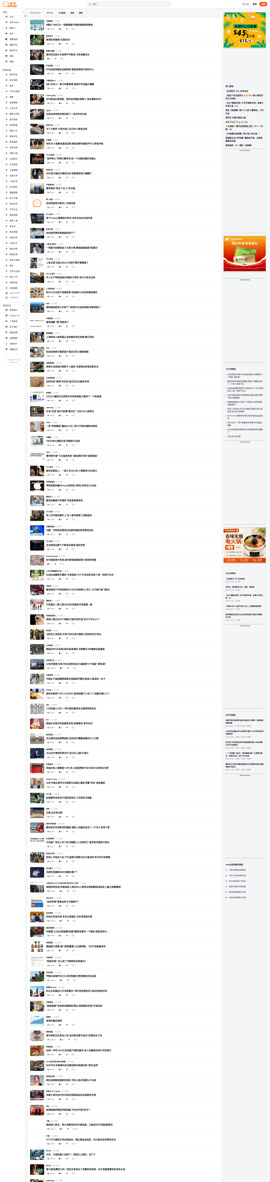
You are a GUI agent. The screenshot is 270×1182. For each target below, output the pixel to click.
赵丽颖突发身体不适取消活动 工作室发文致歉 (69, 797)
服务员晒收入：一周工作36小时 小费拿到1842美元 (71, 470)
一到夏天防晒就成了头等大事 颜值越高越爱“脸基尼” (72, 247)
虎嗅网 (48, 393)
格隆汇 (48, 1017)
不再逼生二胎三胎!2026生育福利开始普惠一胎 (69, 604)
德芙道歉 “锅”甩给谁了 (57, 322)
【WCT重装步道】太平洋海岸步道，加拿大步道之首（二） (244, 104)
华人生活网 (50, 274)
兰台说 (48, 690)
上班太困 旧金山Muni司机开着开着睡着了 (67, 262)
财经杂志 (49, 36)
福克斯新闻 (50, 928)
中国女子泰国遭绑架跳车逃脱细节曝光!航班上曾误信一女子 (75, 678)
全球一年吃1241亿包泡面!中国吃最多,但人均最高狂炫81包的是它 (78, 1050)
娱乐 (12, 265)
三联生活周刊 (51, 244)
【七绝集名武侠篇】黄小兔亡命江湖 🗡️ (243, 133)
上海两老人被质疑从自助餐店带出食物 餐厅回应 (70, 336)
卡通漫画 (13, 170)
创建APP (13, 343)
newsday (50, 407)
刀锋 (48, 1121)
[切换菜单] (25, 16)
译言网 (48, 586)
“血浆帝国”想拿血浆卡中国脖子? (62, 901)
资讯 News (14, 22)
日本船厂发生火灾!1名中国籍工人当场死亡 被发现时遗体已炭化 (77, 842)
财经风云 (49, 170)
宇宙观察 (49, 65)
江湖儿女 (13, 243)
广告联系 (13, 321)
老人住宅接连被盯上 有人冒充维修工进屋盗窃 (69, 515)
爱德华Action (51, 987)
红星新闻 (49, 675)
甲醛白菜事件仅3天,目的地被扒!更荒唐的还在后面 (71, 976)
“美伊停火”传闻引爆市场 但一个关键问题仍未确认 (71, 158)
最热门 (12, 28)
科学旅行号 (50, 660)
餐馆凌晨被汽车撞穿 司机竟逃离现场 (64, 500)
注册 (263, 4)
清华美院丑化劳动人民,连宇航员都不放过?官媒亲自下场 (74, 1035)
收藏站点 (13, 349)
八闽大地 (13, 181)
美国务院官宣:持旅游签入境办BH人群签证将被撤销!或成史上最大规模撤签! (83, 886)
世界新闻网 (50, 482)
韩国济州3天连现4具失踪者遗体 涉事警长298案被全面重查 (75, 649)
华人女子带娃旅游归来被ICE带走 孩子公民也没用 (70, 277)
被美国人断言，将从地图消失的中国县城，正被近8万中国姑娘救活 (79, 1124)
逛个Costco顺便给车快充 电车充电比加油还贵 (69, 217)
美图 (12, 61)
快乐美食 (13, 119)
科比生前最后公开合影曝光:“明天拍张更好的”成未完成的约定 (76, 990)
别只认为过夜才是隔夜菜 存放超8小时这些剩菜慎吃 (71, 292)
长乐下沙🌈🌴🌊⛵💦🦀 (237, 122)
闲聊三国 (13, 153)
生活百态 (13, 164)
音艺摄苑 (13, 142)
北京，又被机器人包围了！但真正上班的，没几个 (71, 1154)
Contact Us (15, 315)
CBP (48, 348)
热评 (12, 33)
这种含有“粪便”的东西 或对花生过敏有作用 (67, 381)
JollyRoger (50, 1180)
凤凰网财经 (50, 526)
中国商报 (49, 318)
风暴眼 (48, 437)
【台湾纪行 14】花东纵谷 (237, 91)
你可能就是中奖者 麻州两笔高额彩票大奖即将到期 (71, 559)
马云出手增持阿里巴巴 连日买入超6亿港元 (67, 753)
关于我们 (13, 326)
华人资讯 (49, 214)
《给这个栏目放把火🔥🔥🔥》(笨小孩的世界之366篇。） (244, 97)
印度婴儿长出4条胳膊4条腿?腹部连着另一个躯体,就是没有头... (77, 931)
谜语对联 (13, 282)
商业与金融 (14, 260)
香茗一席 (13, 220)
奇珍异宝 (13, 74)
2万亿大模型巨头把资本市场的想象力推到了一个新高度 (73, 396)
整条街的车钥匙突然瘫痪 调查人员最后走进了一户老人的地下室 (78, 827)
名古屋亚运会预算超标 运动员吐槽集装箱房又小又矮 (72, 738)
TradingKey (51, 95)
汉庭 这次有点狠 (54, 812)
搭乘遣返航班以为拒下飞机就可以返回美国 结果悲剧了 (73, 307)
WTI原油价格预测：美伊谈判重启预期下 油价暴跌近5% (73, 99)
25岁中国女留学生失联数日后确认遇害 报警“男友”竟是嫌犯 (75, 782)
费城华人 (49, 497)
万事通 (48, 140)
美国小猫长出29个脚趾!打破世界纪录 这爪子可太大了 (72, 619)
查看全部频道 (15, 293)
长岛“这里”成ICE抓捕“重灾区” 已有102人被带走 (70, 411)
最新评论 (13, 44)
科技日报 (49, 229)
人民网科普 (50, 288)
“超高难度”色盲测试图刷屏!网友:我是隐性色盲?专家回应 (74, 1005)
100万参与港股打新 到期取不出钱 (63, 440)
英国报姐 (49, 942)
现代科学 (13, 203)
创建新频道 (14, 297)
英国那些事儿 (51, 615)
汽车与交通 (14, 271)
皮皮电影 (49, 913)
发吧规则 (13, 338)
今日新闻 (62, 13)
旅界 (48, 809)
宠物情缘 (13, 102)
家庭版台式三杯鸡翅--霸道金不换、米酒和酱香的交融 (244, 139)
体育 (12, 85)
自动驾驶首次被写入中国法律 (60, 203)
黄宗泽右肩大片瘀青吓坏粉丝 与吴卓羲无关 (67, 54)
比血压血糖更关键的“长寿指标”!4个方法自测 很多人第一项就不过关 (80, 574)
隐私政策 (13, 332)
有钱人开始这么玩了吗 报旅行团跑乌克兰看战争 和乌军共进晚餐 (78, 857)
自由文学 (13, 175)
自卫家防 (13, 186)
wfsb (48, 422)
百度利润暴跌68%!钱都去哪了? (61, 872)
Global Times (51, 779)
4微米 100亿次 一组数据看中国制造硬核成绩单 (69, 24)
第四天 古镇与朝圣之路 (236, 117)
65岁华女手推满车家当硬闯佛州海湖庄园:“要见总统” (72, 1065)
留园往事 (13, 254)
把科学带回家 (51, 824)
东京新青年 (50, 838)
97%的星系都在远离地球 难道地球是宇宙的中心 (70, 69)
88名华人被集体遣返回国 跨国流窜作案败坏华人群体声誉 (74, 143)
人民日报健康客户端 (53, 571)
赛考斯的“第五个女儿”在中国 (60, 188)
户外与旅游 (14, 91)
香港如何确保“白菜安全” (58, 39)
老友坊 (12, 226)
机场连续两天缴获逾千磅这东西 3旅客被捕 (67, 351)
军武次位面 (50, 853)
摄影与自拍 (14, 113)
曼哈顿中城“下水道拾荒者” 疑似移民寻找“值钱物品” (72, 455)
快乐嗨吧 (13, 80)
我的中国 (13, 248)
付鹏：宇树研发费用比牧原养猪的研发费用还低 (69, 530)
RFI (47, 720)
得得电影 (49, 1032)
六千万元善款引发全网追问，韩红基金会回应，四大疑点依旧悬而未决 (81, 1139)
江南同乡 (13, 158)
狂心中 (48, 1151)
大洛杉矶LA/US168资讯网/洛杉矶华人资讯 (62, 883)
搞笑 (12, 97)
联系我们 (13, 310)
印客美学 (49, 957)
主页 (12, 16)
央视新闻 (49, 21)
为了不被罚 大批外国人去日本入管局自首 (66, 128)
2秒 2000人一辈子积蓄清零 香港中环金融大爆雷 (70, 84)
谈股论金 (13, 237)
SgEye (48, 110)
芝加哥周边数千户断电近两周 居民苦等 (65, 545)
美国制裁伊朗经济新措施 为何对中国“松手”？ (68, 1109)
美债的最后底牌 (54, 1020)
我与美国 (13, 231)
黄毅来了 (49, 601)
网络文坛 (13, 136)
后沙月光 (49, 898)
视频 (12, 56)
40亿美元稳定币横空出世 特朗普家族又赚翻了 (69, 173)
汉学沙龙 (13, 209)
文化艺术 (13, 108)
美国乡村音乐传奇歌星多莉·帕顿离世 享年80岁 (69, 723)
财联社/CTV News (53, 1091)
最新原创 (14, 39)
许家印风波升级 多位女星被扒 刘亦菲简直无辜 (69, 916)
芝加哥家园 (50, 378)
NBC (48, 303)
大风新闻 (49, 645)
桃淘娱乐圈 (50, 1076)
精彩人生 (13, 130)
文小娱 (48, 794)
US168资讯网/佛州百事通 (56, 1061)
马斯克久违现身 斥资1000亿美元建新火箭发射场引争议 (73, 634)
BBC (48, 705)
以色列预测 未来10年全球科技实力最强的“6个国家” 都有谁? (76, 663)
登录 (255, 4)
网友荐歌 (13, 215)
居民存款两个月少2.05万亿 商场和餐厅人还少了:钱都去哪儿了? (77, 693)
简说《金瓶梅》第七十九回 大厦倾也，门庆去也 (245, 112)
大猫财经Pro (51, 80)
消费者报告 (50, 363)
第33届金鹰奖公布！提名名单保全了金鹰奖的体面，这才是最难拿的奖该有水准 (85, 1169)
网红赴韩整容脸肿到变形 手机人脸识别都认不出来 (71, 1080)
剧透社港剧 (50, 51)
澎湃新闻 (49, 749)
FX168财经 (50, 155)
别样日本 (49, 125)
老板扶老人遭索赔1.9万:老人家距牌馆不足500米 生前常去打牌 (77, 767)
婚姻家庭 (13, 192)
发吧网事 (13, 125)
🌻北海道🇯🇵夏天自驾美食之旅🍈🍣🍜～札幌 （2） (244, 128)
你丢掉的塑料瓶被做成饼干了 (60, 232)
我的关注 (13, 50)
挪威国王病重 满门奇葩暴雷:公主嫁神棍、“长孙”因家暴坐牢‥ (76, 946)
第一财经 (49, 199)
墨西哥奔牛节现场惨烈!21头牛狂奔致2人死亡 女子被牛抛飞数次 (78, 589)
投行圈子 (49, 868)
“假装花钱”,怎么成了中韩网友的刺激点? (66, 961)
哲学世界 (13, 147)
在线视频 (13, 288)
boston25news (52, 556)
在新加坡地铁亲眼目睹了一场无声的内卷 (66, 114)
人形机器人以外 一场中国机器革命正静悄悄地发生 (71, 708)
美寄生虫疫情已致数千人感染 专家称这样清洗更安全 (72, 366)
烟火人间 (13, 276)
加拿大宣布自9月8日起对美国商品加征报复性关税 (71, 1094)
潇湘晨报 (49, 333)
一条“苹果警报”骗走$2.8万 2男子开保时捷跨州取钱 (71, 426)
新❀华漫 (13, 198)
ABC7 (48, 452)
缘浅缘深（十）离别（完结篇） (239, 145)
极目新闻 (49, 734)
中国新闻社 (50, 185)
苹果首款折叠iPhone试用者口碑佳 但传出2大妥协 (71, 485)
